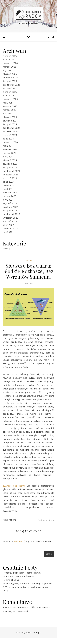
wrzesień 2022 (10, 217)
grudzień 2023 (10, 163)
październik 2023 (11, 170)
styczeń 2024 (10, 160)
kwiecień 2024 (10, 149)
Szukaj (49, 554)
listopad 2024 (10, 124)
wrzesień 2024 (10, 131)
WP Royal (37, 632)
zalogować (19, 541)
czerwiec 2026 (10, 63)
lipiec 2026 (8, 59)
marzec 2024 (9, 152)
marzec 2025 (9, 109)
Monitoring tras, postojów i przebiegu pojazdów (27, 583)
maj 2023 (7, 188)
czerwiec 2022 (10, 228)
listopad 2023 (10, 167)
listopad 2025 (10, 81)
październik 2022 (11, 214)
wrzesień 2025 (10, 88)
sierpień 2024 (10, 134)
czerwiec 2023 (10, 185)
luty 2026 (7, 70)
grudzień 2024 (10, 120)
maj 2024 (7, 145)
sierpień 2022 (10, 221)
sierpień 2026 (10, 55)
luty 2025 (7, 113)
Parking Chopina (11, 579)
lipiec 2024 (8, 138)
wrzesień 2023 (10, 174)
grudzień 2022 (10, 206)
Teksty (6, 248)
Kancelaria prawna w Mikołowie (18, 576)
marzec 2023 (9, 196)
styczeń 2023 (10, 203)
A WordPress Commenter (16, 607)
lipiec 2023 (8, 181)
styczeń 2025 (10, 116)
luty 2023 (7, 199)
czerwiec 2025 (10, 99)
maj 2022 (7, 232)
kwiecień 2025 (10, 106)
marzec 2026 (9, 66)
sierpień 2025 (10, 91)
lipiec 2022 (8, 224)
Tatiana (12, 519)
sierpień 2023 (10, 178)
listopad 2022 (10, 210)
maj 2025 (7, 102)
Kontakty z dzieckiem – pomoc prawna (22, 572)
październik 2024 (11, 127)
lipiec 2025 (8, 95)
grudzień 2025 (10, 77)
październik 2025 (11, 84)
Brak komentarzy (46, 519)
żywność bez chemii (14, 485)
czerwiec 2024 (10, 142)
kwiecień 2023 (10, 192)
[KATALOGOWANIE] (28, 13)
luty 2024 (7, 156)
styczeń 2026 (10, 73)
